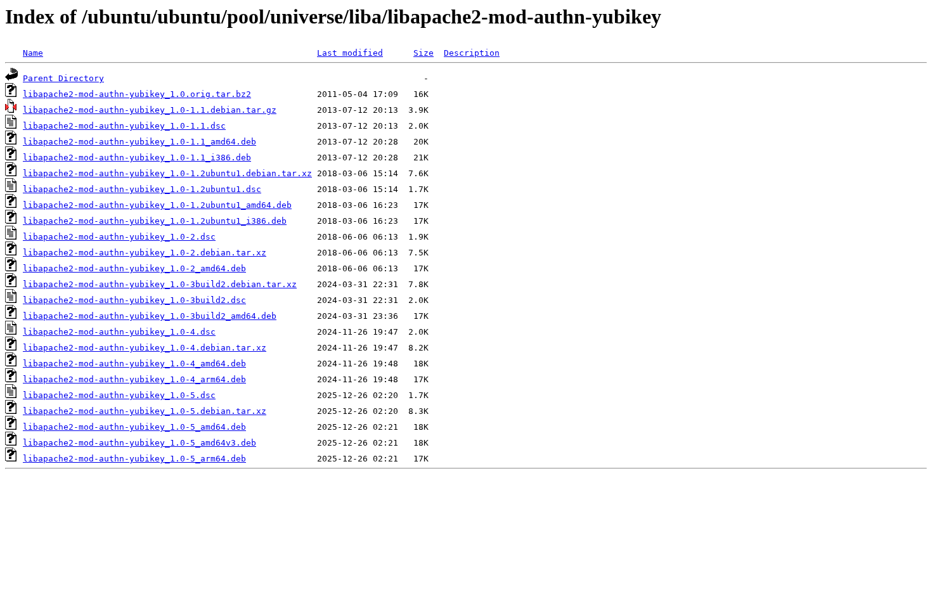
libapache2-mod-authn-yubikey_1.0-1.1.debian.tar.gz (149, 110)
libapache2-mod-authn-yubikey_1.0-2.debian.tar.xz (144, 252)
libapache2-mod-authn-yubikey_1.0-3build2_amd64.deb (149, 316)
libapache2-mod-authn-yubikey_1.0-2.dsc (119, 237)
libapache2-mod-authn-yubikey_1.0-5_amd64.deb (134, 427)
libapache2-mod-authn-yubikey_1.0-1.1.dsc (124, 126)
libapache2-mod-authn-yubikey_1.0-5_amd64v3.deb (139, 443)
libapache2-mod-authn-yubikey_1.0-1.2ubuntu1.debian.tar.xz (167, 173)
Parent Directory (63, 78)
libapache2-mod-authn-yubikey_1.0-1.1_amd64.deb (139, 141)
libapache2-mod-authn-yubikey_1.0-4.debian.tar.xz (144, 347)
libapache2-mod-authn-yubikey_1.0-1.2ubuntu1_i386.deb (155, 221)
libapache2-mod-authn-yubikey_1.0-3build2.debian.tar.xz (160, 284)
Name (33, 53)
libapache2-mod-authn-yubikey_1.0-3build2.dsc (134, 300)
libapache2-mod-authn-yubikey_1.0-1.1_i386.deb (137, 157)
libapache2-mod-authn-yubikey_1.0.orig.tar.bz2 (137, 94)
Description (472, 53)
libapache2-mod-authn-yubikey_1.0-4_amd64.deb (134, 363)
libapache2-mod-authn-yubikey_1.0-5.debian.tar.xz (144, 411)
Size (423, 53)
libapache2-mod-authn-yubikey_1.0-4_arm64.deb (134, 379)
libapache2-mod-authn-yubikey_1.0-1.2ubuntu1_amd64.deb (157, 205)
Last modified (350, 53)
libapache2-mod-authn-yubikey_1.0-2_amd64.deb (134, 268)
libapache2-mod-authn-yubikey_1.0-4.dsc (119, 332)
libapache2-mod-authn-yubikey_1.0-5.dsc (119, 395)
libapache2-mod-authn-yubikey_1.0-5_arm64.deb (134, 458)
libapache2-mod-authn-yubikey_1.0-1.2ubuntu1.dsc (142, 189)
